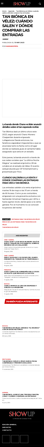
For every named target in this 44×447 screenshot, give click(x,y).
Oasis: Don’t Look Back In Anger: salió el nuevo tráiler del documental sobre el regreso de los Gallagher (21, 243)
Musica (6, 284)
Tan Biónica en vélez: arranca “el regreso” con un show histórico (21, 328)
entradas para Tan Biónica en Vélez (26, 219)
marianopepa (12, 46)
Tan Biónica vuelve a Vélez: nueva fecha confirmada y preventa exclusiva (19, 362)
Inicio (4, 11)
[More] (25, 51)
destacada (6, 359)
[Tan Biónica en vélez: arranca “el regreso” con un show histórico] (22, 314)
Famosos (7, 270)
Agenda (11, 11)
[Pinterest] (15, 51)
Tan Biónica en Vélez (10, 227)
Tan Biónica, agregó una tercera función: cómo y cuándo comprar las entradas (20, 395)
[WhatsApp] (20, 51)
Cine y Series (9, 240)
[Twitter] (9, 51)
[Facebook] (4, 51)
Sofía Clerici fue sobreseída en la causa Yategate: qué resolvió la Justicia (21, 272)
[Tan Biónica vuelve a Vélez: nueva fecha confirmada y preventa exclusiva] (22, 347)
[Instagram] (15, 439)
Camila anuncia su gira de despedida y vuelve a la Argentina (20, 286)
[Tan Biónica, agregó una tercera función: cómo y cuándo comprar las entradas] (22, 381)
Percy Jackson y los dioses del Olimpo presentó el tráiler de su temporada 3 (21, 258)
